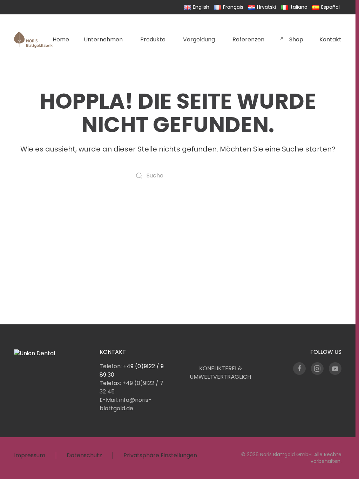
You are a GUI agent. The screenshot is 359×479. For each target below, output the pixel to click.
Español (330, 7)
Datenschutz (84, 455)
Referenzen (248, 39)
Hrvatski (266, 7)
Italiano (298, 7)
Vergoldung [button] (199, 39)
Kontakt (330, 39)
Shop (297, 39)
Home (61, 39)
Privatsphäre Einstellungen (160, 455)
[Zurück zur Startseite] (33, 40)
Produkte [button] (152, 39)
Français (233, 7)
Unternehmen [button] (103, 39)
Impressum (29, 455)
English (201, 7)
